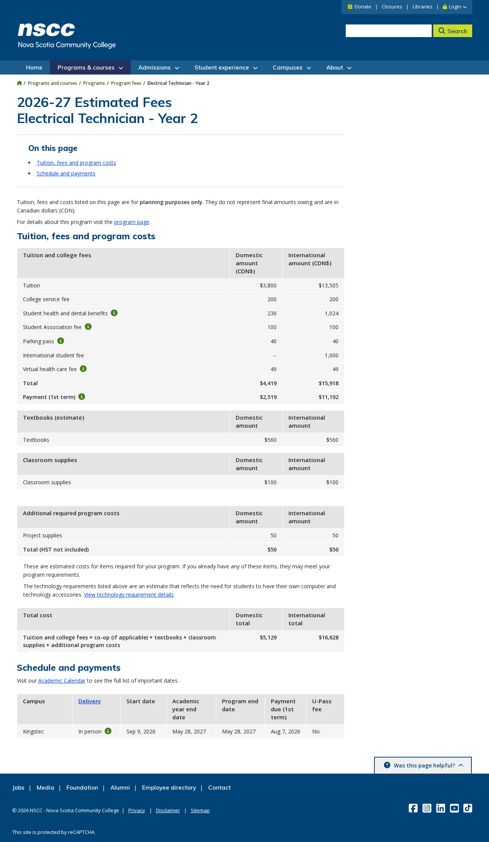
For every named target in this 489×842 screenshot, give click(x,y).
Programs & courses (86, 67)
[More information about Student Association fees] (88, 326)
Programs (94, 83)
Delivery (89, 701)
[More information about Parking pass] (60, 341)
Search (457, 31)
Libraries (422, 6)
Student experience (221, 67)
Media (45, 787)
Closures (392, 6)
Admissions (154, 67)
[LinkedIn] (441, 808)
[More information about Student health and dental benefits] (114, 312)
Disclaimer (168, 810)
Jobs (18, 787)
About (334, 67)
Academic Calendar (62, 680)
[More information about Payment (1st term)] (81, 396)
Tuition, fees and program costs (76, 162)
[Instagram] (428, 808)
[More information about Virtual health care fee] (83, 369)
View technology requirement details (129, 594)
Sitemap (200, 810)
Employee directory (169, 787)
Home (34, 67)
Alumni (120, 787)
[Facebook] (414, 808)
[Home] (19, 83)
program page (131, 222)
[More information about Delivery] (108, 730)
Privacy (136, 810)
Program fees (126, 83)
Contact (219, 787)
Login (455, 6)
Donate (363, 6)
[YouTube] (455, 808)
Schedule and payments (66, 173)
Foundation (82, 787)
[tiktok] (468, 808)
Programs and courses (52, 83)
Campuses (288, 67)
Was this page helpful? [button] (424, 765)
